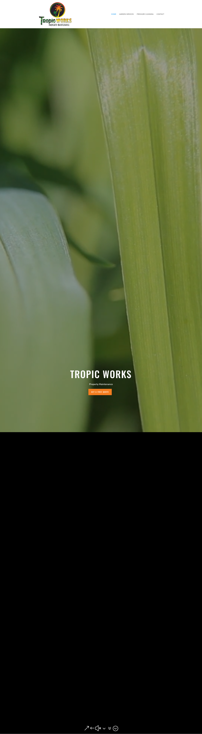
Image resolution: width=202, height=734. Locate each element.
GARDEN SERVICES (126, 14)
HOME (113, 14)
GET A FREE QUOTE (100, 392)
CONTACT (160, 14)
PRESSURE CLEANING (145, 14)
